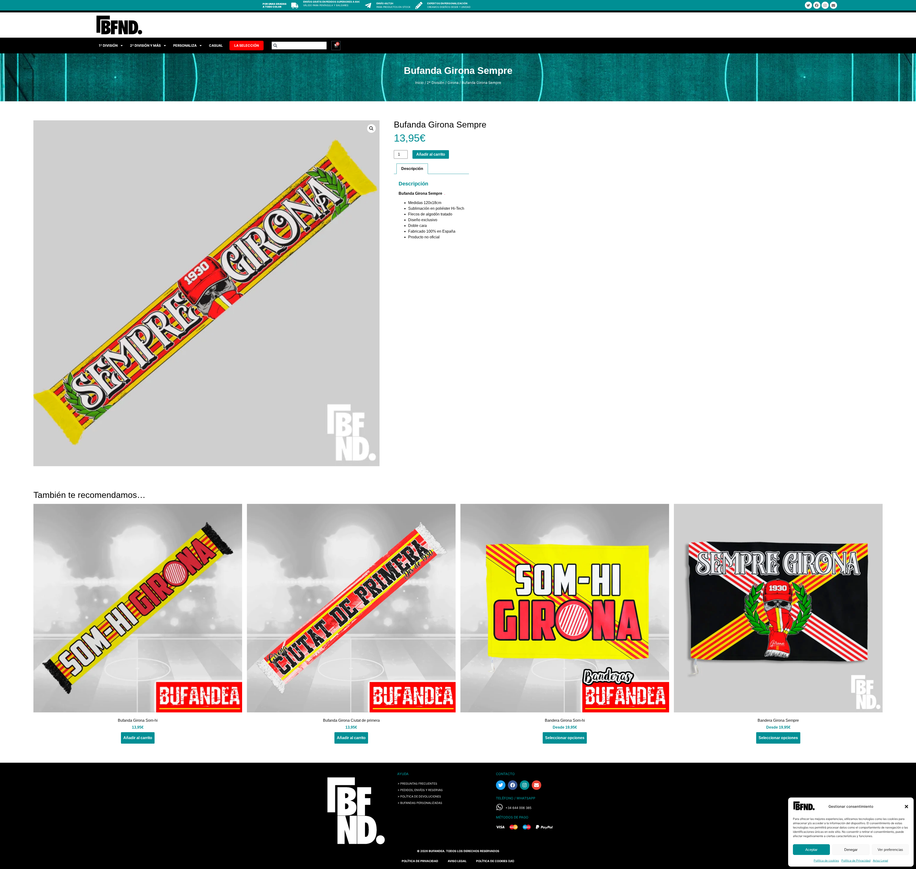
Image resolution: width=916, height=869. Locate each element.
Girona (453, 83)
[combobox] (299, 45)
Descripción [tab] (412, 169)
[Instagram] (825, 5)
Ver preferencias (890, 850)
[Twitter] (808, 5)
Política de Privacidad (855, 860)
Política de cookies (826, 860)
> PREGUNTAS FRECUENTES (417, 783)
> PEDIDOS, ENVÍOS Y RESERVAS (420, 790)
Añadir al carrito (430, 154)
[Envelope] (833, 5)
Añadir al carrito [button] (137, 738)
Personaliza (185, 45)
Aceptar (811, 850)
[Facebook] (816, 5)
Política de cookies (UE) (495, 861)
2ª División (435, 83)
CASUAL (216, 45)
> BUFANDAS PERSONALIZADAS (420, 803)
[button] (906, 806)
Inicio (419, 83)
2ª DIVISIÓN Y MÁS (145, 45)
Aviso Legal (880, 860)
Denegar (851, 850)
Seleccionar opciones (564, 738)
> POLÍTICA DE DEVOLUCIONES (419, 796)
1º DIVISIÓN (108, 45)
